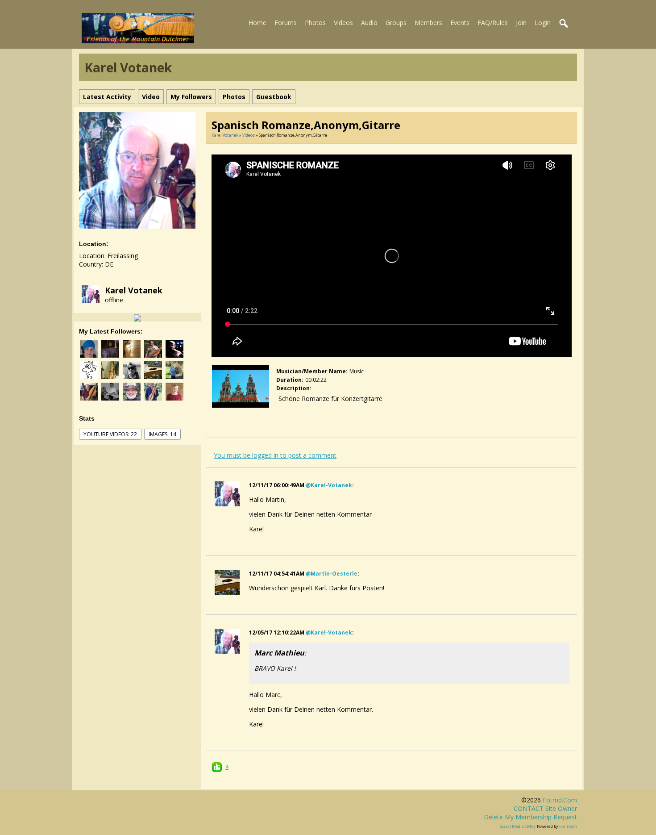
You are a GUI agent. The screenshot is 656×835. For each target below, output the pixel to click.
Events (459, 22)
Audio (369, 22)
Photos (315, 22)
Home (257, 22)
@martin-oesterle (331, 573)
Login (543, 22)
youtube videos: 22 (110, 434)
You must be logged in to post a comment (275, 455)
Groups (396, 22)
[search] (564, 23)
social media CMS (516, 826)
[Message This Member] (137, 317)
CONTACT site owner (545, 808)
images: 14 (162, 434)
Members (428, 22)
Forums (285, 22)
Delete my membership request (530, 817)
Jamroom (568, 826)
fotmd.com (560, 800)
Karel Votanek (133, 290)
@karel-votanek (329, 485)
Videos (343, 22)
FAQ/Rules (492, 22)
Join (521, 22)
